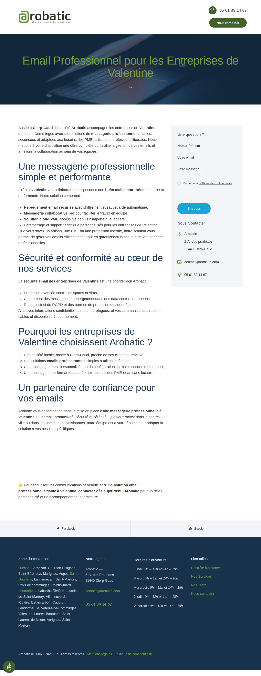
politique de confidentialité (215, 183)
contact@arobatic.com (201, 262)
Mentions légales (99, 654)
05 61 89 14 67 (195, 275)
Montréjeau (27, 591)
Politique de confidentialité (133, 654)
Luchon (23, 568)
